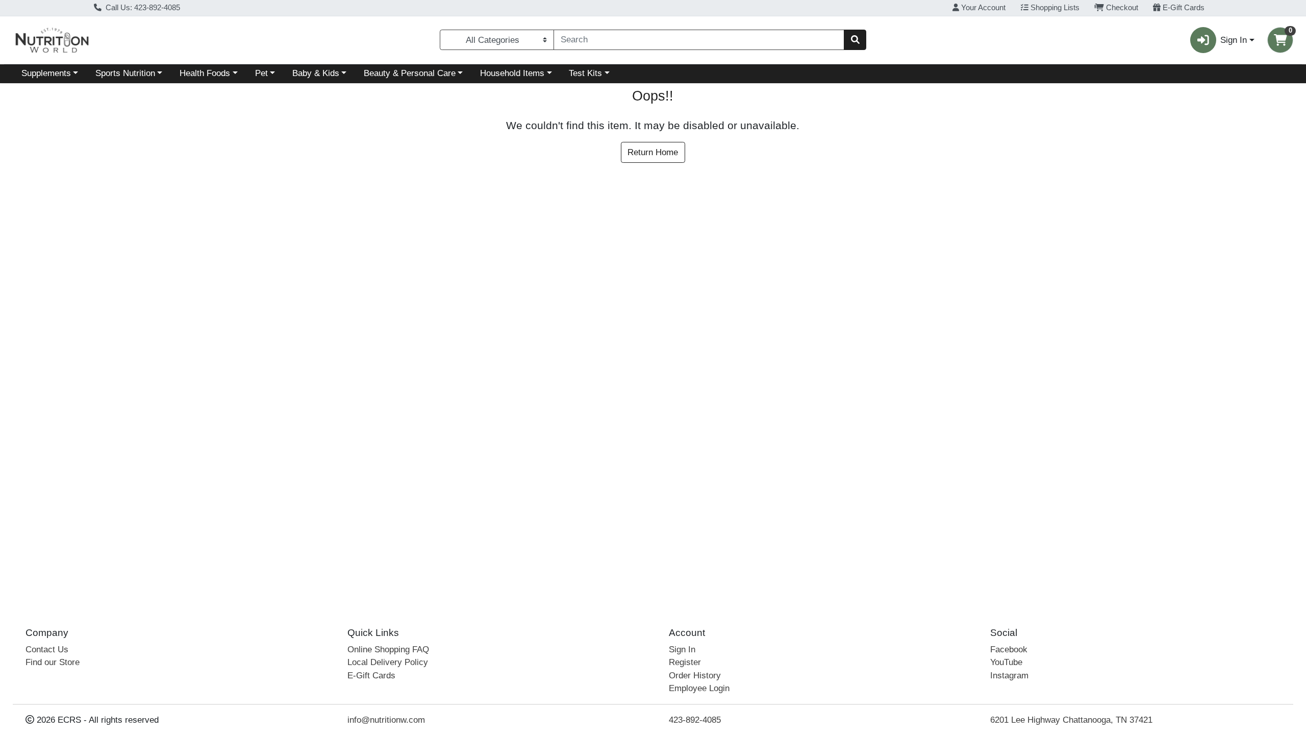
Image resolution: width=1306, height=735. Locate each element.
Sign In (682, 649)
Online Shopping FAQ (388, 649)
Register (685, 662)
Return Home (652, 152)
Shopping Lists (1053, 8)
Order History (695, 675)
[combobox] (699, 40)
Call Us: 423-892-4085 (142, 8)
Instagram (1009, 675)
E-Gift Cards (1182, 8)
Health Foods (205, 73)
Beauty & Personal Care (410, 73)
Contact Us (47, 649)
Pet (261, 73)
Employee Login (699, 688)
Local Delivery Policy (387, 662)
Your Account (982, 8)
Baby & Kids (315, 73)
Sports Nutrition (125, 73)
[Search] (855, 40)
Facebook (1008, 649)
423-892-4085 (695, 720)
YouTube (1006, 662)
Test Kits (585, 73)
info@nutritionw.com (386, 720)
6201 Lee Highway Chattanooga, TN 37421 (1071, 720)
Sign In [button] (1233, 40)
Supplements (46, 73)
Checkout (1121, 8)
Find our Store (53, 662)
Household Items (512, 73)
